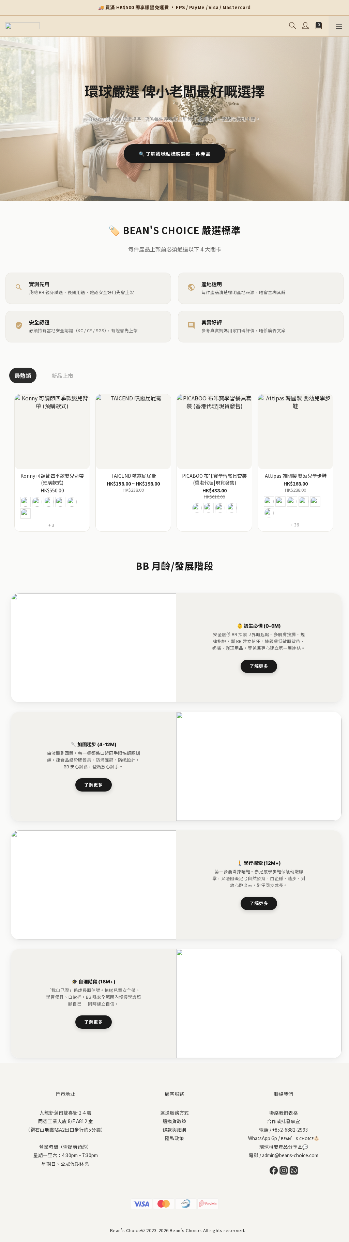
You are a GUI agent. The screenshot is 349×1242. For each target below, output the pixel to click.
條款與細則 (174, 1129)
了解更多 (258, 666)
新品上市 (62, 375)
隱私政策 (174, 1138)
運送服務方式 (174, 1112)
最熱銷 (23, 375)
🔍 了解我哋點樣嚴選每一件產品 (174, 153)
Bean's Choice (125, 1230)
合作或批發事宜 (283, 1121)
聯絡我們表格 (283, 1112)
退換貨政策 (174, 1121)
